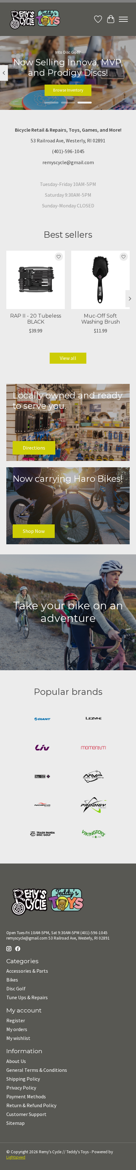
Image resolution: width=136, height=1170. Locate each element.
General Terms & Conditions (36, 1070)
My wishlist (18, 1038)
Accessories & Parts (27, 971)
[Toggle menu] (123, 19)
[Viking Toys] (93, 834)
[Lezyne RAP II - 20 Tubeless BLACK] (35, 280)
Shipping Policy (23, 1079)
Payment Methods (26, 1096)
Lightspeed (15, 1157)
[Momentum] (93, 748)
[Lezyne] (93, 719)
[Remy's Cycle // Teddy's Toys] (33, 19)
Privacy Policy (21, 1087)
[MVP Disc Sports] (93, 777)
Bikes (12, 979)
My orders (16, 1029)
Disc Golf (16, 988)
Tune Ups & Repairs (27, 997)
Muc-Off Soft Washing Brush (100, 319)
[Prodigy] (93, 805)
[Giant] (42, 719)
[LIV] (42, 748)
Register (15, 1020)
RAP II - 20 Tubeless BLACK (35, 319)
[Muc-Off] (42, 777)
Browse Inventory (68, 90)
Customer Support (26, 1114)
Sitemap (15, 1123)
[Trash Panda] (42, 834)
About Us (16, 1061)
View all (68, 358)
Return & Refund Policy (31, 1105)
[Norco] (42, 805)
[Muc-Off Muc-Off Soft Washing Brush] (100, 280)
